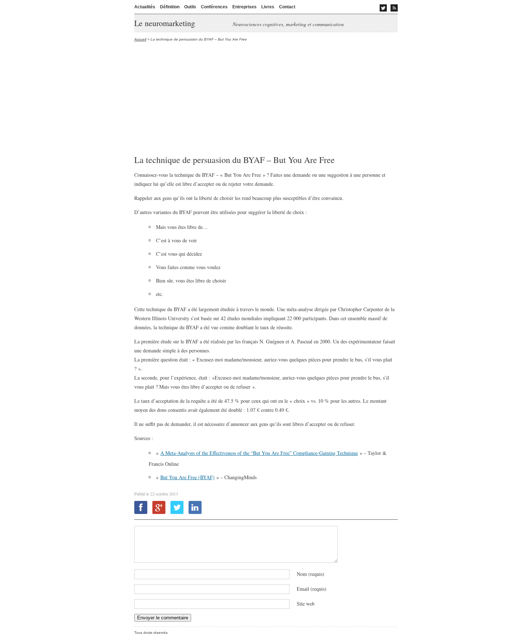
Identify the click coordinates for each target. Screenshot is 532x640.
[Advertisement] (266, 99)
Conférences (214, 6)
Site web (305, 603)
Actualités (144, 6)
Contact (287, 6)
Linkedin (195, 507)
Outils (190, 6)
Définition (170, 6)
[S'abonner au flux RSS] (394, 8)
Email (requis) (311, 588)
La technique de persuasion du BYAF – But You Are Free (234, 160)
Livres (267, 6)
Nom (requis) (310, 573)
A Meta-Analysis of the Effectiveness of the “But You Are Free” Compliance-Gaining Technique (259, 452)
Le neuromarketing (164, 23)
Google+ (158, 507)
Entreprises (244, 6)
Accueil (140, 39)
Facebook (140, 507)
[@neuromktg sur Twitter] (383, 8)
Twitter (176, 507)
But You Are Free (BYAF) (187, 477)
